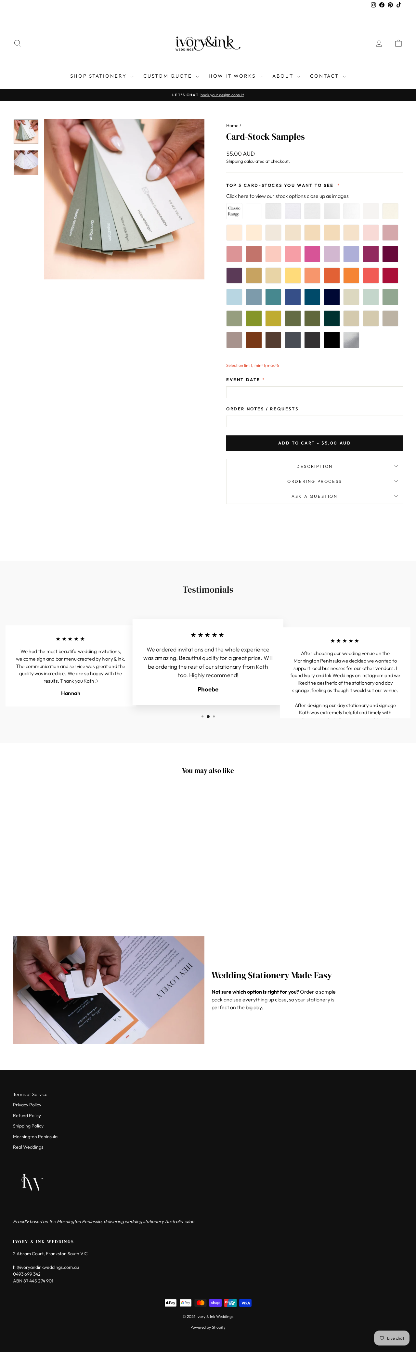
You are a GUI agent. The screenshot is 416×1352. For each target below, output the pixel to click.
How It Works (233, 76)
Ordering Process (314, 481)
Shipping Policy (28, 1126)
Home (232, 125)
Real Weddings (28, 1147)
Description (314, 466)
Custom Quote (168, 76)
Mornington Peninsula (35, 1137)
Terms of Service (30, 1094)
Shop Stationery (99, 76)
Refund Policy (27, 1115)
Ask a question (314, 496)
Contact (325, 76)
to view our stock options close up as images (287, 196)
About (283, 76)
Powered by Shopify (208, 1327)
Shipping (234, 161)
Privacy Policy (27, 1105)
